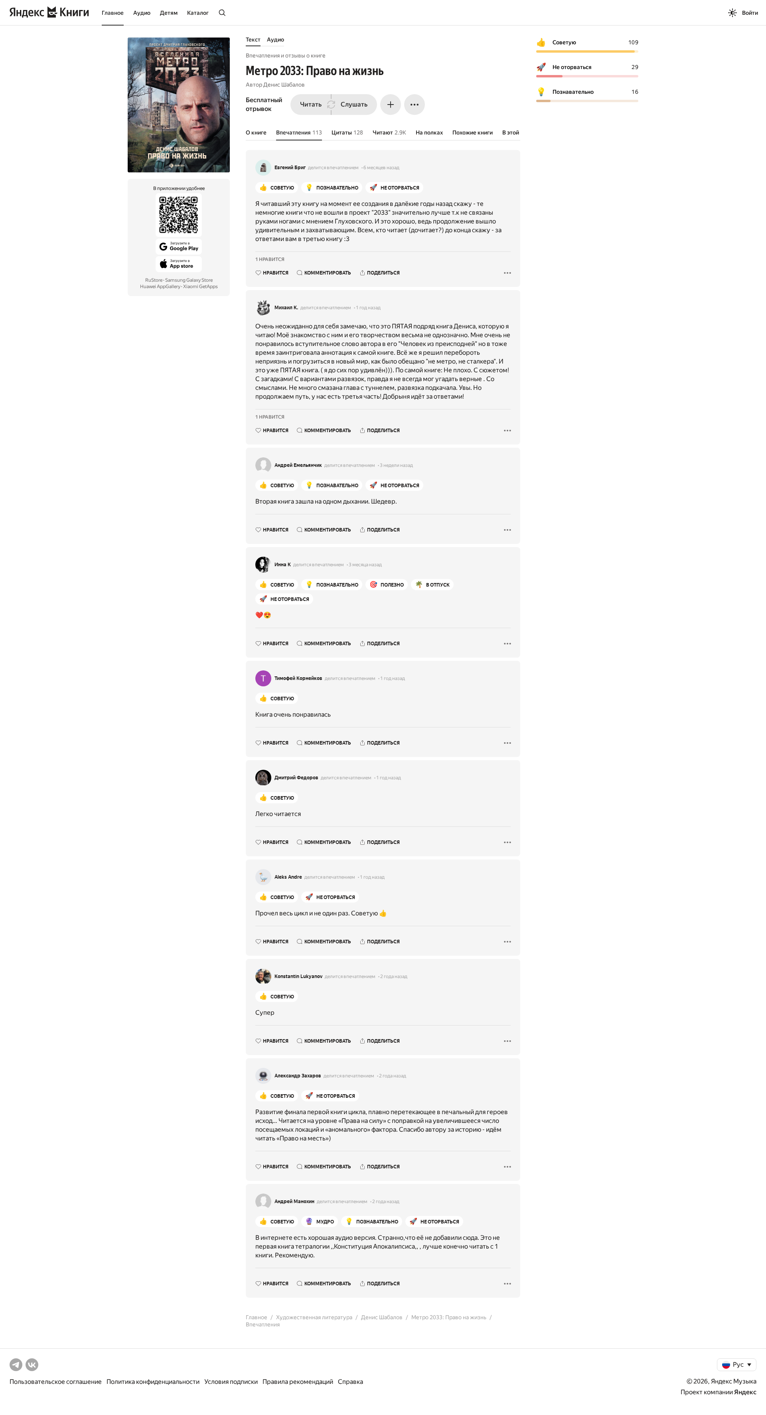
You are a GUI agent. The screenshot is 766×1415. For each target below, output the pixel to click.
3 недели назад (396, 465)
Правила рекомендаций (298, 1381)
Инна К (282, 564)
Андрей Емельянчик (298, 465)
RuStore (153, 280)
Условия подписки (231, 1381)
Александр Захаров (297, 1076)
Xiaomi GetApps (200, 286)
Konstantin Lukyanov (298, 976)
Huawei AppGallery (160, 286)
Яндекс (745, 1392)
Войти (750, 13)
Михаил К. (286, 307)
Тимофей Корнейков (298, 678)
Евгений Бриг (290, 167)
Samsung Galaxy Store (189, 280)
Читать (311, 104)
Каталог (198, 13)
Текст (253, 39)
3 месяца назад (365, 564)
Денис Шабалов (284, 84)
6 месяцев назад (381, 167)
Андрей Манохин (294, 1201)
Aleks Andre (288, 877)
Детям (169, 13)
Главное (113, 13)
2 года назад (393, 976)
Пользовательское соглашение (56, 1381)
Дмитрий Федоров (296, 778)
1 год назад (368, 307)
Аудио (141, 13)
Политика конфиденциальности (153, 1381)
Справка (350, 1381)
